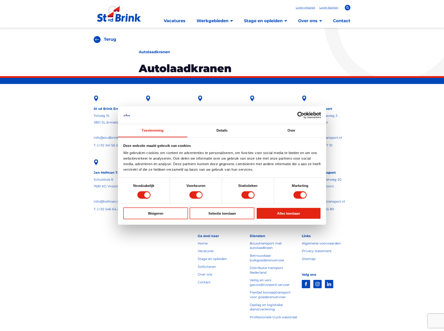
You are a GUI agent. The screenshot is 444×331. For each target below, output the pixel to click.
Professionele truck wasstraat (273, 317)
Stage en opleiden (263, 21)
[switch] (196, 194)
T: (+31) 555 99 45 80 (318, 209)
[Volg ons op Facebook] (306, 284)
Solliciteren (207, 267)
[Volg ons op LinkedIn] (329, 284)
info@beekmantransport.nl (323, 201)
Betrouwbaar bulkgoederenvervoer (267, 258)
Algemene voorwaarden (321, 243)
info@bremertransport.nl (322, 138)
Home (203, 243)
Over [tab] (291, 130)
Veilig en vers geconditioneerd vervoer (270, 282)
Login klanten (328, 7)
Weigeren (155, 213)
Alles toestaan (288, 213)
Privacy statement (317, 251)
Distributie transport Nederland (266, 270)
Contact (341, 21)
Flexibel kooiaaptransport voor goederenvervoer (270, 294)
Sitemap (308, 259)
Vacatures (174, 21)
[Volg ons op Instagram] (317, 284)
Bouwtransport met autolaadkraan (266, 245)
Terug (110, 39)
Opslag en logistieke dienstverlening (266, 307)
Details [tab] (222, 130)
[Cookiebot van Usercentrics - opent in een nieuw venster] (301, 115)
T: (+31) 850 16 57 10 (317, 145)
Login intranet (305, 7)
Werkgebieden (212, 21)
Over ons (308, 21)
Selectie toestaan (222, 213)
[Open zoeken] (347, 7)
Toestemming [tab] (152, 130)
